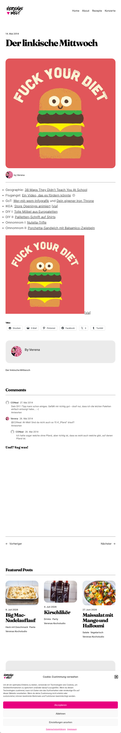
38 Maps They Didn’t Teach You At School (56, 190)
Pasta (32, 627)
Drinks (47, 619)
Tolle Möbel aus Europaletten (36, 212)
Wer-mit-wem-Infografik (31, 201)
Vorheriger (15, 543)
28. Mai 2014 (26, 418)
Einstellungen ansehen (60, 722)
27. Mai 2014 (26, 402)
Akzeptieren (60, 705)
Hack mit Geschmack (17, 627)
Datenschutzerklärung (56, 729)
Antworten (16, 412)
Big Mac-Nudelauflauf (21, 617)
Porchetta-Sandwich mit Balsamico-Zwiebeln (61, 228)
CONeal (15, 402)
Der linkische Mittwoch (18, 370)
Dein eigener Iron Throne (75, 201)
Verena (14, 418)
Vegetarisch (96, 632)
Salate (86, 632)
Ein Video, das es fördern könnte (46, 195)
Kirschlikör (57, 612)
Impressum (72, 729)
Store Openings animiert (32, 206)
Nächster (106, 543)
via (55, 206)
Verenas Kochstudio (16, 631)
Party (55, 619)
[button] (116, 676)
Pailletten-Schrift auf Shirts (35, 217)
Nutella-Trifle (36, 222)
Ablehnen (60, 713)
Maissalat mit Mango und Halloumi (98, 620)
